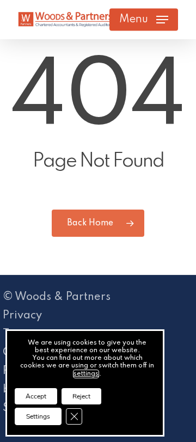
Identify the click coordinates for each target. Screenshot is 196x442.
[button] (143, 19)
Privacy (22, 315)
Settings (38, 416)
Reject (81, 396)
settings (86, 374)
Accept (36, 396)
